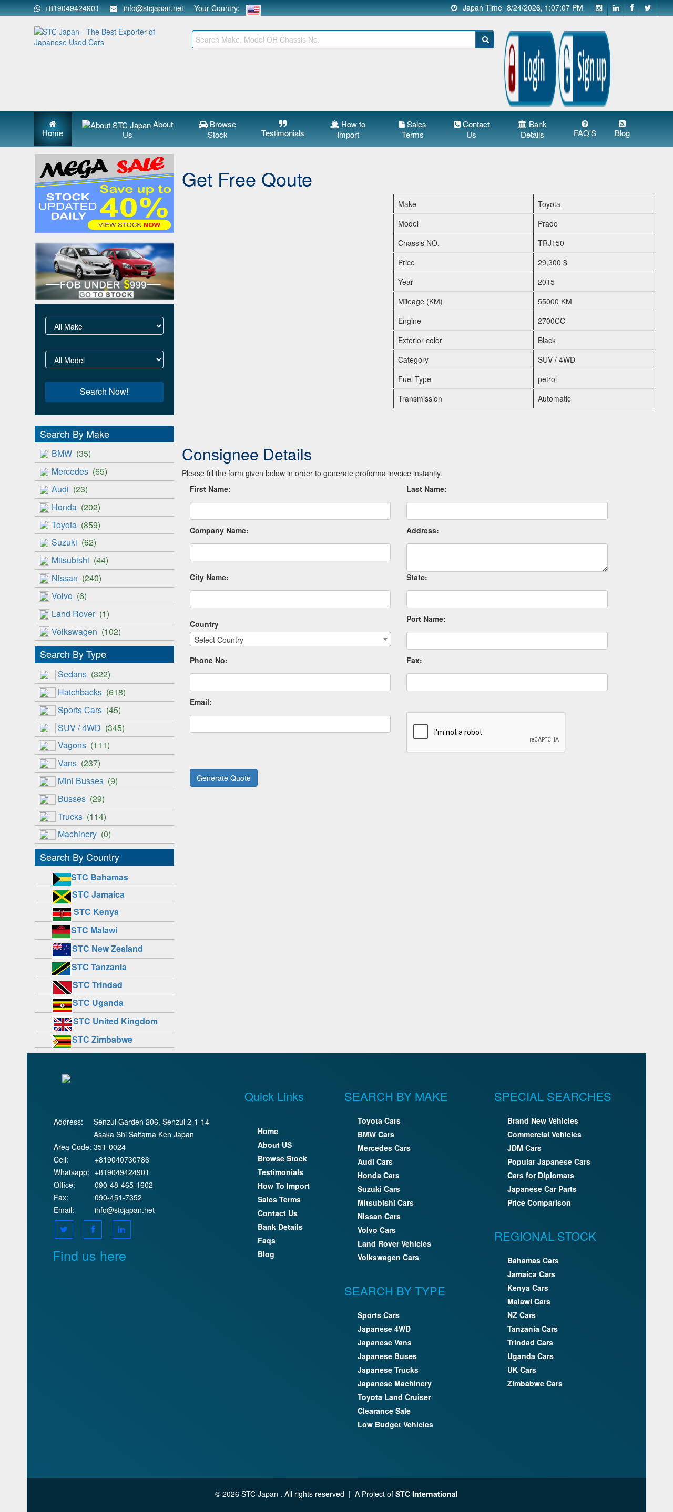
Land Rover (80, 614)
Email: (201, 701)
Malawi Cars (528, 1301)
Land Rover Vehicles (394, 1243)
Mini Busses (88, 781)
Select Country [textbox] (219, 639)
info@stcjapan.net (125, 1210)
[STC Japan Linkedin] (616, 8)
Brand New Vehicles (542, 1120)
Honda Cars (379, 1175)
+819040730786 (122, 1159)
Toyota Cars (379, 1120)
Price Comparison (539, 1202)
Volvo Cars (377, 1230)
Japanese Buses (387, 1356)
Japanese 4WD (384, 1328)
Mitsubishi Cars (386, 1202)
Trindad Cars (530, 1342)
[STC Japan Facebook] (632, 8)
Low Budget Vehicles (395, 1424)
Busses (81, 799)
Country (204, 624)
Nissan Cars (379, 1216)
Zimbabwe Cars (535, 1383)
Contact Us (475, 129)
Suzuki (74, 542)
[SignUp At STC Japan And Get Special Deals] (584, 66)
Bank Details (534, 129)
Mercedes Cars (384, 1148)
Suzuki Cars (379, 1189)
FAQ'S (585, 132)
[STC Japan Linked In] (121, 1229)
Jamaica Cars (531, 1274)
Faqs (267, 1240)
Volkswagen (86, 631)
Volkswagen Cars (388, 1257)
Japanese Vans (385, 1342)
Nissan (76, 578)
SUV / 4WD (91, 728)
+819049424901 (69, 8)
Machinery (84, 834)
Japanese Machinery (395, 1383)
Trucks (82, 816)
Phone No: (209, 660)
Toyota (76, 525)
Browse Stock (222, 129)
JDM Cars (524, 1148)
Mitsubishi (80, 560)
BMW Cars (376, 1134)
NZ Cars (521, 1315)
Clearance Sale (384, 1410)
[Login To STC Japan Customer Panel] (530, 66)
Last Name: (426, 489)
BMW (71, 453)
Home (52, 132)
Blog (622, 132)
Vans (79, 763)
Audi (70, 489)
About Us (148, 129)
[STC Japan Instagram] (599, 8)
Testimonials (282, 132)
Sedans (84, 674)
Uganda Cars (530, 1356)
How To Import (284, 1185)
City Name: (209, 577)
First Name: (210, 489)
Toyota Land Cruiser (394, 1397)
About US (275, 1144)
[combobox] (290, 639)
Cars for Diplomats (540, 1175)
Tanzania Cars (532, 1328)
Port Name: (426, 618)
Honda (76, 507)
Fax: (414, 660)
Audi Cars (375, 1161)
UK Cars (521, 1369)
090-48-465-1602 (124, 1184)
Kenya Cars (527, 1287)
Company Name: (219, 530)
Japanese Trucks (388, 1369)
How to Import (351, 129)
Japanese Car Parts (542, 1189)
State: (416, 577)
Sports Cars (89, 710)
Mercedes (79, 471)
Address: (422, 530)
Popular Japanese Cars (548, 1161)
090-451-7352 (118, 1197)
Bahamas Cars (533, 1260)
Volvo (69, 596)
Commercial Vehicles (544, 1134)
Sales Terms (414, 129)
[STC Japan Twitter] (648, 8)
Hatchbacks (92, 692)
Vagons (84, 745)
